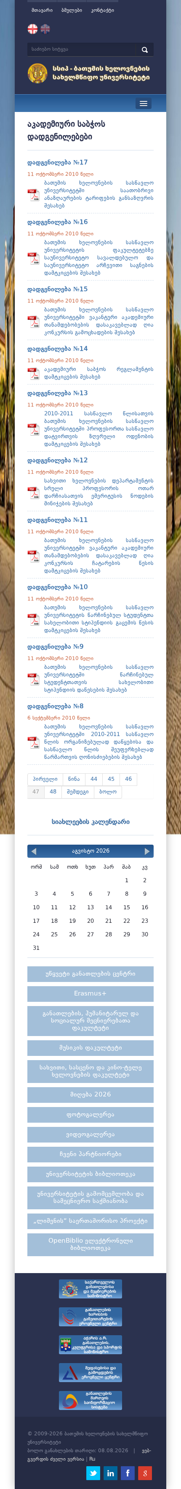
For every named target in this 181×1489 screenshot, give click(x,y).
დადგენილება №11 (57, 520)
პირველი (45, 779)
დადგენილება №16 (57, 222)
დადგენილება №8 (55, 707)
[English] (45, 29)
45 (111, 779)
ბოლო (108, 792)
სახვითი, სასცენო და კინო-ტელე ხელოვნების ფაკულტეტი (91, 1071)
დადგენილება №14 (57, 349)
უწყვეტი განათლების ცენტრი (90, 974)
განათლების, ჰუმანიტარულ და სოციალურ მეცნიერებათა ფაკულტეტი (91, 1021)
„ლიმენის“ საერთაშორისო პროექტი (90, 1221)
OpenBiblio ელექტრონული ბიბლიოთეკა (90, 1245)
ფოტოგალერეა (90, 1115)
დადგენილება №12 (57, 461)
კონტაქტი (102, 10)
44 (93, 779)
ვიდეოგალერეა (90, 1135)
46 (128, 779)
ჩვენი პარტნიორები (91, 1154)
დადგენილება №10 (57, 587)
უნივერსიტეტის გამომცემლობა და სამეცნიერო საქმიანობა (90, 1198)
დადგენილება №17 (57, 163)
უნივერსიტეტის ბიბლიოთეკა (91, 1174)
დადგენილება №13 (57, 393)
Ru (92, 1459)
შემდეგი (78, 792)
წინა (74, 779)
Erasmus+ (90, 994)
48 (53, 792)
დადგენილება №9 (55, 647)
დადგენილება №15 (57, 289)
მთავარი (42, 10)
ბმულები (71, 10)
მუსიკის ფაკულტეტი (90, 1048)
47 (35, 792)
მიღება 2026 (90, 1095)
